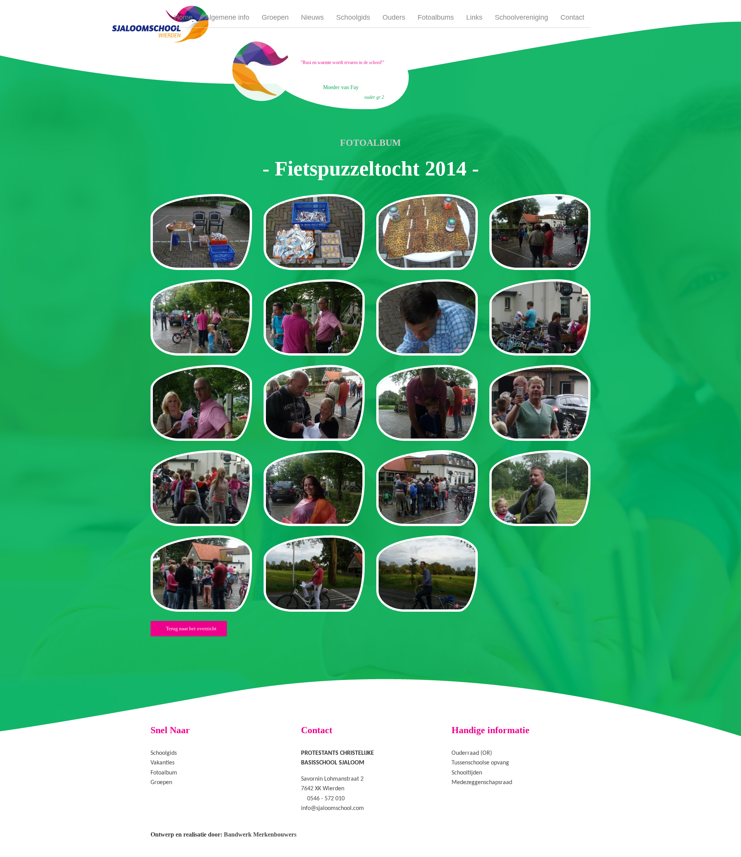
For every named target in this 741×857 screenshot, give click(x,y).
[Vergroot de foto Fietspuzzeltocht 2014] (201, 232)
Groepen (275, 17)
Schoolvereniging (521, 17)
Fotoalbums (436, 17)
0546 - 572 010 (326, 799)
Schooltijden (467, 773)
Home (183, 17)
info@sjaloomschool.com (332, 808)
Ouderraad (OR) (472, 753)
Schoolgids (353, 17)
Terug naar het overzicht (191, 628)
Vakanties (162, 763)
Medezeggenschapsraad (482, 782)
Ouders (393, 17)
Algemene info (227, 17)
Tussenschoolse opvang (480, 763)
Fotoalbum (164, 773)
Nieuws (312, 17)
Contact (572, 17)
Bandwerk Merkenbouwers (260, 834)
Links (474, 17)
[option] (319, 70)
